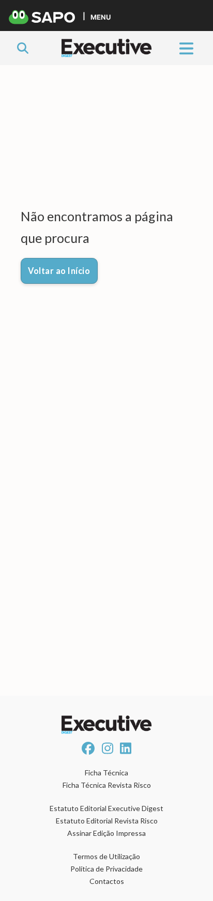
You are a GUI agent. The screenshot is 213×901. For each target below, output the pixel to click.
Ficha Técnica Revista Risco (107, 785)
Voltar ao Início (59, 271)
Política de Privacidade (106, 868)
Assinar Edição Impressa (106, 833)
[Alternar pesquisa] (22, 48)
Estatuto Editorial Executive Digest (106, 808)
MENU (100, 17)
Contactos (106, 881)
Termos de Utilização (106, 856)
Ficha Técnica (106, 772)
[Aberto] (186, 48)
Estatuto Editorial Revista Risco (107, 820)
